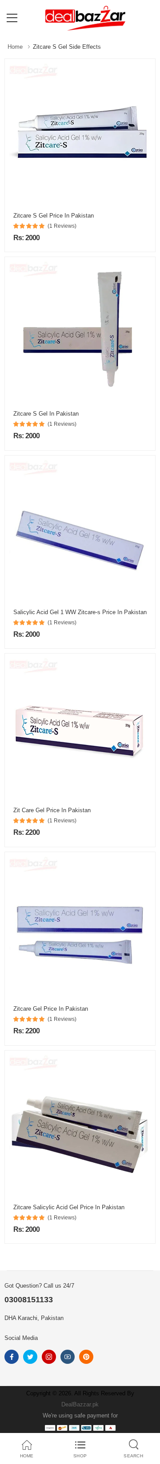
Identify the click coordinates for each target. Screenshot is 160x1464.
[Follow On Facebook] (11, 1357)
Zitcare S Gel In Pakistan (46, 413)
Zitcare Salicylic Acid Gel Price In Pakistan (68, 1207)
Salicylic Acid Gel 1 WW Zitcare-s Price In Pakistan (80, 612)
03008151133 (28, 1300)
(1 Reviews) (62, 226)
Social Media (21, 1338)
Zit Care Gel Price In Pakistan (52, 810)
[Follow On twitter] (30, 1357)
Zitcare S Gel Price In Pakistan (53, 215)
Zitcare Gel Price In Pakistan (50, 1008)
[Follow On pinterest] (86, 1357)
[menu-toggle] (12, 18)
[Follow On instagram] (49, 1357)
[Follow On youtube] (67, 1357)
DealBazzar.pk (80, 1404)
